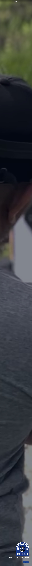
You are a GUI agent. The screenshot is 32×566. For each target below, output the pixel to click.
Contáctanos (26, 562)
